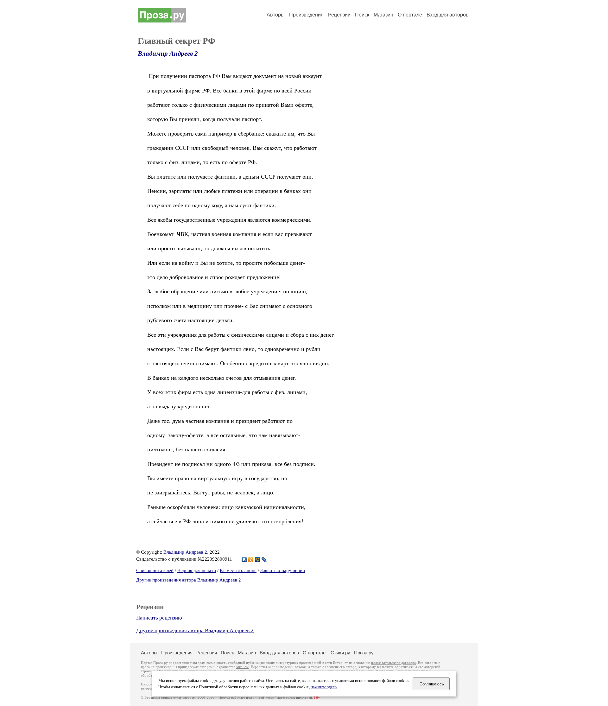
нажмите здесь (324, 687)
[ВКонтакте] (244, 560)
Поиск (362, 14)
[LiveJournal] (264, 560)
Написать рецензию (159, 618)
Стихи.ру (340, 652)
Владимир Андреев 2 (168, 53)
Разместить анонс (238, 570)
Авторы (276, 14)
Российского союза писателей (288, 697)
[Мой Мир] (257, 560)
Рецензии (339, 14)
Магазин (383, 14)
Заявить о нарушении (282, 570)
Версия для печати (196, 570)
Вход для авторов (448, 14)
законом (242, 667)
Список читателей (155, 570)
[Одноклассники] (251, 560)
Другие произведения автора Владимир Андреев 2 (188, 579)
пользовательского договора (393, 663)
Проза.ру (364, 652)
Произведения (306, 14)
